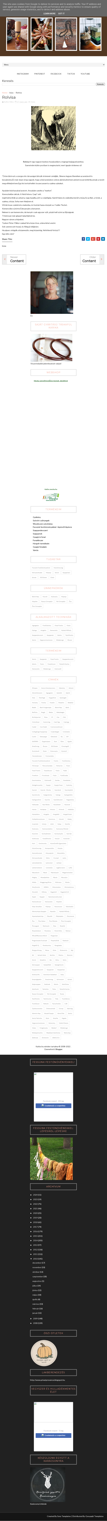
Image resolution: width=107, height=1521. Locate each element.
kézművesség (58, 568)
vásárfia (55, 1018)
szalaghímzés (59, 965)
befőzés (34, 712)
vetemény (51, 1023)
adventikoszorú (37, 693)
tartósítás (45, 989)
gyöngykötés (68, 795)
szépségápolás (37, 979)
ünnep (61, 1008)
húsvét (45, 596)
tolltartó (45, 1003)
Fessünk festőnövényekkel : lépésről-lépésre (52, 527)
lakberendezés (37, 868)
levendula (49, 868)
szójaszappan (36, 984)
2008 (35, 1323)
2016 (35, 1231)
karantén (35, 834)
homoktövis (36, 814)
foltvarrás (59, 766)
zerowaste (45, 1037)
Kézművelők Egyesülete (58, 843)
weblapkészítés (37, 1033)
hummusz (51, 819)
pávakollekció (36, 931)
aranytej (35, 702)
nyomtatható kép (37, 916)
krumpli (56, 858)
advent (71, 688)
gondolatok (66, 780)
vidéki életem (63, 1023)
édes (62, 741)
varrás (34, 640)
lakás (64, 858)
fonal (68, 766)
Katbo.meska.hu (51, 489)
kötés (48, 858)
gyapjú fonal (58, 785)
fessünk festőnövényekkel (41, 568)
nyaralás (53, 911)
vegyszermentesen (46, 640)
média (34, 882)
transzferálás (56, 1003)
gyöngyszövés (36, 800)
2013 (35, 1245)
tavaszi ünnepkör (47, 601)
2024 (35, 1195)
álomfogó (42, 698)
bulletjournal (36, 717)
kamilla (67, 824)
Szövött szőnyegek (41, 520)
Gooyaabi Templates (95, 1516)
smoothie (43, 960)
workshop (67, 1033)
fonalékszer (52, 664)
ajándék (59, 693)
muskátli (35, 892)
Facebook (56, 74)
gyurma (47, 800)
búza (11, 93)
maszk (55, 877)
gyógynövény (47, 795)
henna (34, 809)
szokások (47, 984)
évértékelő (35, 751)
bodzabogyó (60, 712)
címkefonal (35, 722)
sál (33, 955)
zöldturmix (55, 1037)
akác (33, 698)
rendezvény (47, 945)
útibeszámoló (50, 1008)
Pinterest (39, 74)
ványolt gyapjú (49, 1013)
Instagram (23, 74)
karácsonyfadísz (47, 829)
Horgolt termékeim (41, 543)
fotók (65, 770)
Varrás (35, 550)
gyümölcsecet (58, 800)
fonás (68, 625)
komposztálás (49, 848)
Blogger (59, 1049)
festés (56, 761)
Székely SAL (36, 974)
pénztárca (47, 931)
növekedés (69, 906)
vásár (47, 1018)
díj (62, 736)
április (34, 1299)
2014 (35, 1240)
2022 (35, 1204)
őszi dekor (41, 921)
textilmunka (47, 999)
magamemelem (67, 872)
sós (51, 960)
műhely (44, 892)
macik (45, 872)
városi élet (60, 1013)
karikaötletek (46, 834)
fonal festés (59, 625)
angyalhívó (52, 698)
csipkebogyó (55, 732)
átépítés (61, 702)
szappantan (66, 572)
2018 (35, 1222)
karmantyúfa (58, 834)
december (36, 1263)
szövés (59, 635)
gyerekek (58, 790)
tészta (62, 994)
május (34, 1295)
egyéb (70, 741)
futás (55, 775)
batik (67, 707)
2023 (35, 1199)
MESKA (46, 887)
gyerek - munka (46, 790)
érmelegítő (65, 746)
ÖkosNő (49, 916)
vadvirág (70, 1008)
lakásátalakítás (37, 863)
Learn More (49, 13)
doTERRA (35, 741)
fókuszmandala (47, 766)
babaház (70, 702)
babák (34, 707)
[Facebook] (16, 1517)
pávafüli (62, 926)
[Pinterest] (11, 1517)
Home (4, 93)
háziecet (67, 804)
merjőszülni (36, 887)
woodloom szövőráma (53, 1033)
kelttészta (35, 838)
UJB (66, 1003)
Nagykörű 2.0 (64, 892)
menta (67, 882)
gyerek (34, 790)
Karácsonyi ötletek (62, 829)
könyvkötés (61, 853)
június (35, 1290)
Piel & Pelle (58, 931)
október (35, 1272)
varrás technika (37, 1018)
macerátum (35, 872)
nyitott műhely (66, 630)
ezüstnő (64, 751)
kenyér (57, 838)
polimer (68, 931)
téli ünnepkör (60, 601)
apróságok (63, 698)
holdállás (71, 809)
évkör (52, 577)
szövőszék (35, 989)
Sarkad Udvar (42, 955)
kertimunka (43, 843)
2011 (35, 1254)
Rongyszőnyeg (37, 950)
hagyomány (70, 800)
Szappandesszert (40, 530)
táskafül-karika (64, 664)
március (35, 1304)
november (36, 1267)
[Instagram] (5, 1517)
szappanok (50, 635)
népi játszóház (37, 906)
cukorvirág (46, 722)
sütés (64, 960)
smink (57, 572)
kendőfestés (47, 838)
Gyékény (37, 517)
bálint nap (35, 596)
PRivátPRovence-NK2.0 (39, 935)
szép (62, 974)
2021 (35, 1208)
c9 (52, 717)
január (35, 1313)
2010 (35, 1259)
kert (33, 843)
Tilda (56, 999)
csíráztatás (66, 732)
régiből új (35, 945)
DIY (67, 736)
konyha (60, 848)
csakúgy (66, 722)
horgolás (43, 630)
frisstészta (45, 775)
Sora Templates (64, 1516)
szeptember (37, 1276)
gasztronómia (36, 780)
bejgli (43, 712)
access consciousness (48, 688)
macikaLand (55, 872)
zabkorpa (35, 1037)
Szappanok (37, 533)
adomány (62, 688)
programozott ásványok (39, 940)
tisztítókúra (66, 999)
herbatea (43, 809)
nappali (42, 897)
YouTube (85, 74)
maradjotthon (45, 877)
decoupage (43, 736)
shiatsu (61, 955)
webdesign (60, 640)
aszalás (52, 702)
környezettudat (37, 572)
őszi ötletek (53, 921)
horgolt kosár (67, 814)
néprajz (48, 572)
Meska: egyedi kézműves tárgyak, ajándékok (51, 381)
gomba (57, 780)
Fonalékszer (38, 540)
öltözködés (59, 916)
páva (54, 926)
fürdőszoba (64, 775)
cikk (64, 717)
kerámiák (66, 838)
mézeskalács (56, 887)
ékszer (70, 640)
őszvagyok (35, 926)
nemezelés (54, 630)
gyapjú (48, 785)
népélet (34, 601)
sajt (72, 950)
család (34, 727)
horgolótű (56, 814)
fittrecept (35, 766)
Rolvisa (26, 162)
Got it (61, 13)
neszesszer (58, 906)
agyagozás (35, 625)
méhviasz (58, 882)
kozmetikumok (37, 853)
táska (54, 989)
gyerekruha (36, 795)
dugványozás (46, 741)
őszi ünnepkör (37, 606)
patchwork (46, 926)
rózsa (47, 950)
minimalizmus (69, 887)
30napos (34, 688)
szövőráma (65, 984)
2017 (35, 1227)
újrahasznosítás (37, 1008)
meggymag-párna (45, 882)
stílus (57, 960)
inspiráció (35, 824)
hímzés (52, 809)
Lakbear (59, 863)
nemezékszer (36, 901)
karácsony (54, 596)
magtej (34, 877)
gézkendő (58, 669)
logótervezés (60, 868)
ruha (54, 950)
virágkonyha (44, 1028)
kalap (59, 824)
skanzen (69, 955)
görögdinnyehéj (37, 785)
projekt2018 (55, 940)
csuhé (34, 736)
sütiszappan (36, 965)
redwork (66, 940)
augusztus (37, 1281)
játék (52, 824)
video (34, 1028)
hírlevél (61, 809)
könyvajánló (49, 853)
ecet (55, 741)
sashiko (52, 955)
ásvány (43, 702)
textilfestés (69, 635)
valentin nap (36, 1013)
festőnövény (47, 625)
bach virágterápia (45, 707)
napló (34, 897)
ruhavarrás (63, 950)
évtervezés (54, 751)
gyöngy (34, 630)
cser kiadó (43, 727)
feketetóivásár (37, 756)
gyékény (69, 785)
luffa (70, 868)
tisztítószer (36, 1003)
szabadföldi (47, 965)
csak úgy (57, 722)
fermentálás (50, 756)
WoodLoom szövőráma (43, 524)
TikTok (71, 74)
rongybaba (58, 945)
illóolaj (69, 819)
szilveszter (60, 979)
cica (58, 717)
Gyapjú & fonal (39, 537)
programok (54, 935)
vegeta (64, 1018)
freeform (35, 775)
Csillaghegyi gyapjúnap (39, 732)
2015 (35, 1236)
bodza (51, 712)
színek (34, 577)
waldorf (54, 1028)
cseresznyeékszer (57, 727)
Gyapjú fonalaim (40, 547)
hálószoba (35, 804)
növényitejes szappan (39, 911)
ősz (70, 601)
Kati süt (69, 834)
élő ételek (43, 577)
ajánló (68, 693)
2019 (35, 1217)
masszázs (64, 877)
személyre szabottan (50, 974)
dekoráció (54, 736)
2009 (35, 1318)
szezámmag (49, 979)
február (35, 1308)
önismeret (70, 916)
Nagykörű (53, 892)
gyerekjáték (69, 790)
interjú (44, 824)
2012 (35, 1249)
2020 (35, 1213)
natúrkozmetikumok (55, 897)
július (34, 1285)
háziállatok (57, 804)
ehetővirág (35, 746)
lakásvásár (49, 863)
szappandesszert (37, 635)
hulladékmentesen (38, 819)
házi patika (46, 804)
